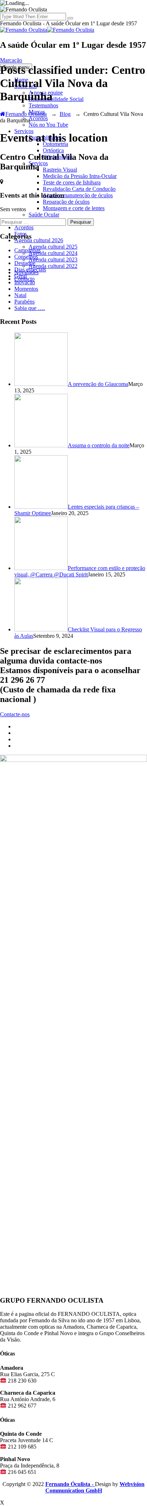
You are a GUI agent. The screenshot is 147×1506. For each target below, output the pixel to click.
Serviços (24, 131)
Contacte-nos (15, 714)
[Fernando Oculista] (47, 30)
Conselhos (26, 257)
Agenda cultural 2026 (38, 240)
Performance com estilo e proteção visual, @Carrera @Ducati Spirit (79, 571)
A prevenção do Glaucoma (98, 384)
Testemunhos (43, 105)
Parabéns (24, 302)
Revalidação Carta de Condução (79, 189)
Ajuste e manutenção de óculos (78, 195)
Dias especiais (30, 269)
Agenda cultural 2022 (53, 266)
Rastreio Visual (60, 170)
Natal (20, 295)
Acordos (38, 118)
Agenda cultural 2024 (53, 253)
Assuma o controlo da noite (99, 445)
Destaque (24, 263)
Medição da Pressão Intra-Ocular (80, 176)
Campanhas (27, 250)
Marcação (11, 60)
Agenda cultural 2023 (53, 259)
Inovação (24, 282)
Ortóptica (53, 150)
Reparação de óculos (66, 202)
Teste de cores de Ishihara (72, 182)
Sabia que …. (29, 308)
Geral (20, 276)
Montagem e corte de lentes (74, 208)
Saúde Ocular (44, 215)
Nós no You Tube (48, 125)
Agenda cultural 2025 (53, 247)
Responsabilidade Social (56, 99)
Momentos (26, 289)
